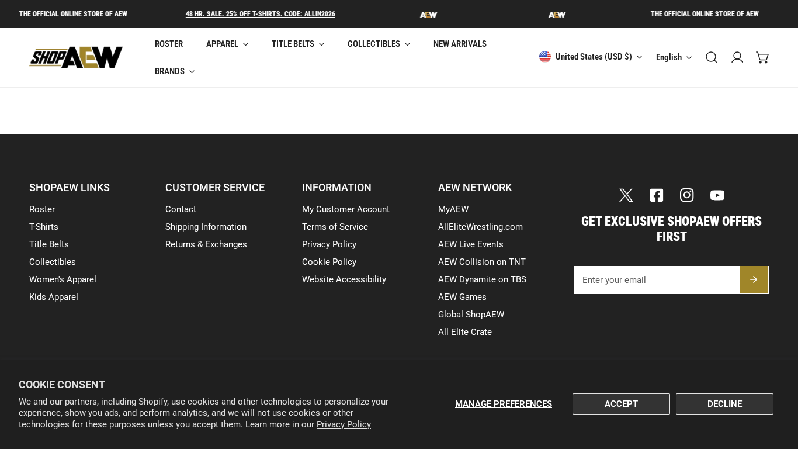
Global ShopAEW (471, 314)
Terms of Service (335, 227)
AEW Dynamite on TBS (482, 279)
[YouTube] (717, 195)
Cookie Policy (329, 262)
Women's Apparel (62, 279)
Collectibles (52, 262)
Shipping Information (206, 227)
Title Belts (49, 244)
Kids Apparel (53, 297)
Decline (724, 404)
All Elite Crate (465, 332)
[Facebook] (656, 195)
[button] (763, 57)
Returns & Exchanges (206, 244)
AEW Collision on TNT (482, 262)
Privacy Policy (344, 424)
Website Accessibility (344, 279)
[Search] (711, 57)
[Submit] (754, 279)
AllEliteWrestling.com (480, 227)
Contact (180, 209)
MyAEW (453, 209)
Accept (621, 404)
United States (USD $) (594, 56)
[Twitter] (626, 195)
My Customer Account (346, 209)
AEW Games (462, 297)
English (669, 57)
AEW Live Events (471, 244)
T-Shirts (43, 227)
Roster (42, 209)
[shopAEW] (76, 58)
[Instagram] (687, 195)
